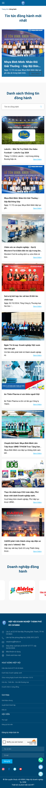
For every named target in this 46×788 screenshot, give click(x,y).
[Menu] (3, 3)
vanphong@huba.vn (13, 642)
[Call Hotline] (40, 760)
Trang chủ (5, 9)
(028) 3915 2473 (32, 637)
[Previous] (2, 52)
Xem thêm (36, 73)
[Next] (44, 52)
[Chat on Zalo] (40, 774)
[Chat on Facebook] (40, 767)
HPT (32, 785)
